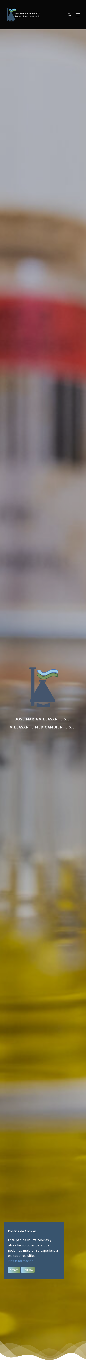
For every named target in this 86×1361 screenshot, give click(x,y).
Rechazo (28, 1269)
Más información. (21, 1261)
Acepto (14, 1269)
